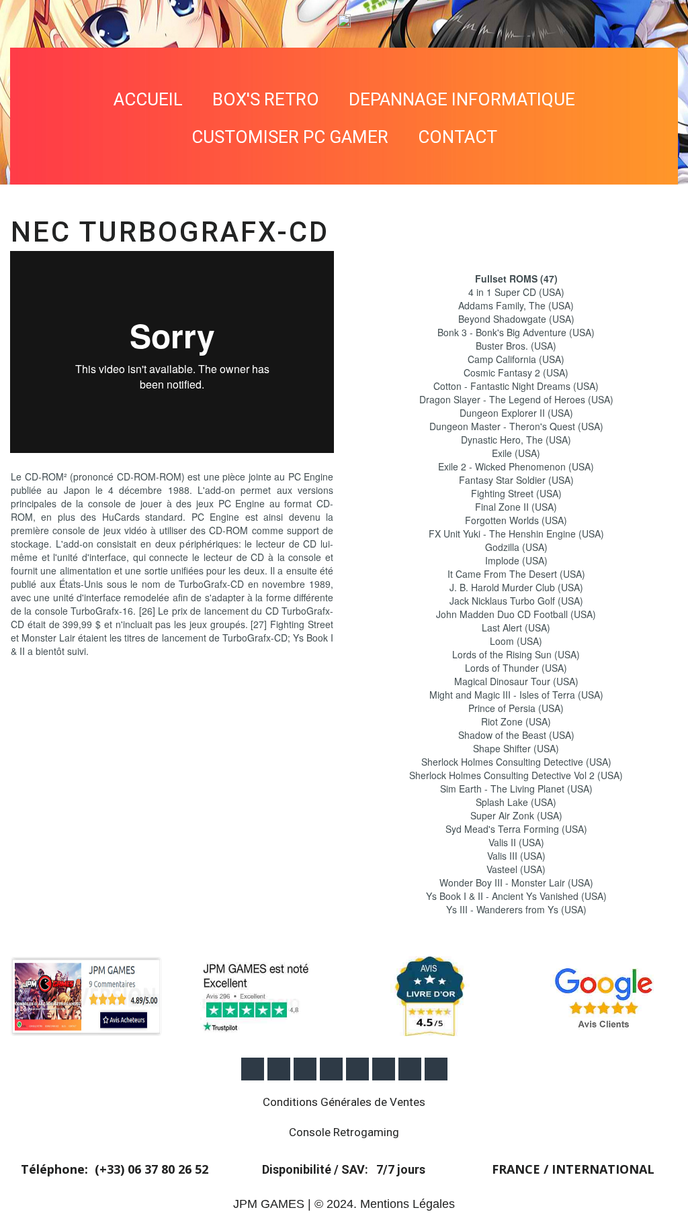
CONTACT (457, 137)
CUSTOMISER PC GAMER (289, 137)
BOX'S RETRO (265, 99)
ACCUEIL (148, 99)
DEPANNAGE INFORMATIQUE (462, 99)
